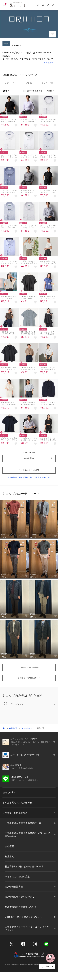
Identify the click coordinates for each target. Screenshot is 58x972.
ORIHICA (13, 728)
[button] (29, 62)
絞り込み (50, 966)
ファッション (26, 728)
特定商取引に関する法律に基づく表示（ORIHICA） (29, 477)
